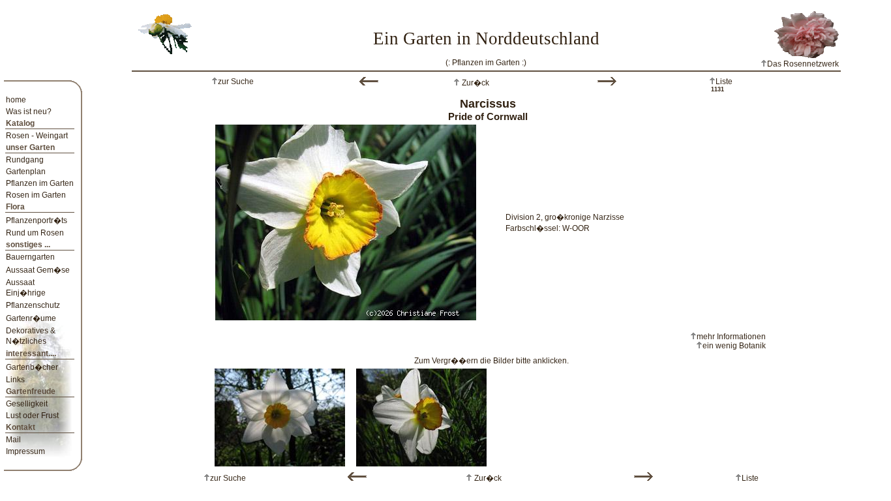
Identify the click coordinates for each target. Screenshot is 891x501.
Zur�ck (474, 82)
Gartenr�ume (31, 318)
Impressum (25, 451)
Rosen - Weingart (37, 135)
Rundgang (25, 159)
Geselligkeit (27, 403)
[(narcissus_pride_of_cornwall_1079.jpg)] (345, 219)
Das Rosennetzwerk (803, 63)
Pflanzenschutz (33, 305)
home (16, 99)
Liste (724, 81)
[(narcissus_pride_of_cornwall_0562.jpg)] (280, 414)
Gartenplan (26, 171)
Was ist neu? (29, 111)
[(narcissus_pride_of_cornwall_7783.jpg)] (421, 414)
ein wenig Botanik (734, 345)
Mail (13, 439)
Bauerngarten (30, 257)
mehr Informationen (731, 336)
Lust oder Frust (32, 415)
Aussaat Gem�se (38, 270)
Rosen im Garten (36, 195)
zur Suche (236, 81)
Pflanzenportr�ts (36, 220)
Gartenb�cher (32, 367)
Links (15, 379)
